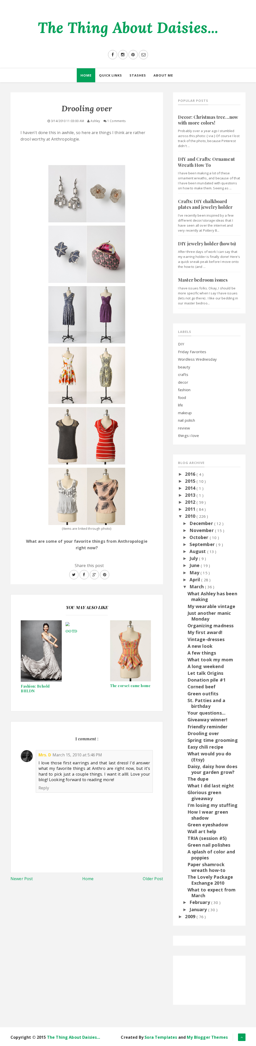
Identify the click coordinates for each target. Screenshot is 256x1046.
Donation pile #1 (207, 680)
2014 (190, 488)
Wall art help (202, 831)
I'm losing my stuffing (213, 805)
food (182, 397)
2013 (190, 495)
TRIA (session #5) (207, 838)
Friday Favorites (192, 351)
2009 (190, 916)
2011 (190, 509)
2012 (190, 502)
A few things (202, 653)
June (195, 565)
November (202, 530)
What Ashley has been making (212, 596)
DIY (181, 343)
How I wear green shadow (208, 815)
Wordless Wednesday (197, 359)
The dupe (198, 779)
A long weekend (206, 666)
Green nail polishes (209, 845)
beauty (184, 366)
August (198, 551)
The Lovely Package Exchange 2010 (210, 880)
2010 (190, 516)
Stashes (138, 75)
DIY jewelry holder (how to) (207, 244)
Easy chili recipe (206, 747)
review (184, 427)
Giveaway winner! (208, 720)
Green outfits (203, 694)
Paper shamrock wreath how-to (207, 867)
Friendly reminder (208, 727)
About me (163, 75)
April (195, 580)
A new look (200, 646)
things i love (188, 435)
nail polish (186, 420)
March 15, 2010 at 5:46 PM (77, 755)
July (194, 558)
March (197, 587)
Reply (43, 788)
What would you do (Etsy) (210, 756)
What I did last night (211, 786)
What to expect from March (212, 892)
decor (183, 382)
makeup (185, 412)
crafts (183, 374)
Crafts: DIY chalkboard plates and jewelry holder (205, 204)
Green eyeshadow (208, 825)
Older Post (153, 878)
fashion (184, 389)
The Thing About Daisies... (128, 27)
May (195, 573)
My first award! (205, 632)
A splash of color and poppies (211, 854)
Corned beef (202, 687)
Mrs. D (44, 755)
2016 (190, 474)
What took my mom (210, 660)
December (202, 523)
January (199, 909)
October (200, 537)
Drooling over (203, 733)
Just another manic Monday (209, 616)
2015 (190, 481)
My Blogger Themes (207, 1037)
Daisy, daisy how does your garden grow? (212, 769)
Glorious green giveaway (204, 795)
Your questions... (207, 713)
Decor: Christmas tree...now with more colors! (208, 120)
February (200, 902)
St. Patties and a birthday (207, 703)
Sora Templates (160, 1037)
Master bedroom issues (203, 280)
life (180, 404)
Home (86, 75)
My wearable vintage (212, 606)
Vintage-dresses (206, 639)
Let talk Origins (206, 673)
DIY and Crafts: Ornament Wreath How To (206, 162)
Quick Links (110, 75)
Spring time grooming (213, 740)
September (203, 544)
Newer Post (21, 878)
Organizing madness (211, 626)
